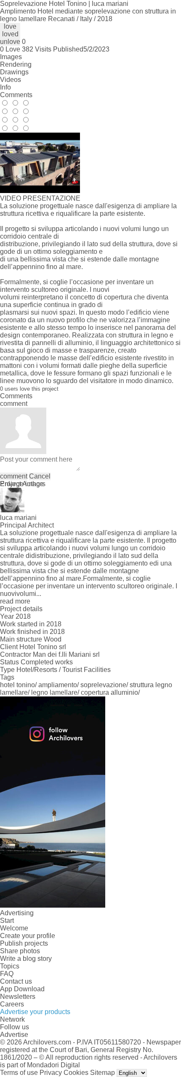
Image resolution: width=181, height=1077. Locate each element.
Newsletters (17, 996)
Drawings (14, 72)
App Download (22, 989)
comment (13, 476)
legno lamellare (54, 692)
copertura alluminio (109, 692)
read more (15, 601)
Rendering (16, 64)
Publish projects (24, 943)
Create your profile (27, 935)
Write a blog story (26, 958)
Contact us (16, 981)
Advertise (14, 1034)
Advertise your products (35, 1011)
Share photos (20, 951)
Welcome (14, 928)
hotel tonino (17, 684)
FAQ (6, 973)
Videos (10, 79)
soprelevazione (103, 684)
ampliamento (57, 684)
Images (11, 56)
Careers (12, 1004)
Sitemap (102, 1072)
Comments (16, 94)
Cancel (40, 476)
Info (5, 87)
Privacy (51, 1072)
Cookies (76, 1072)
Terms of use (19, 1072)
